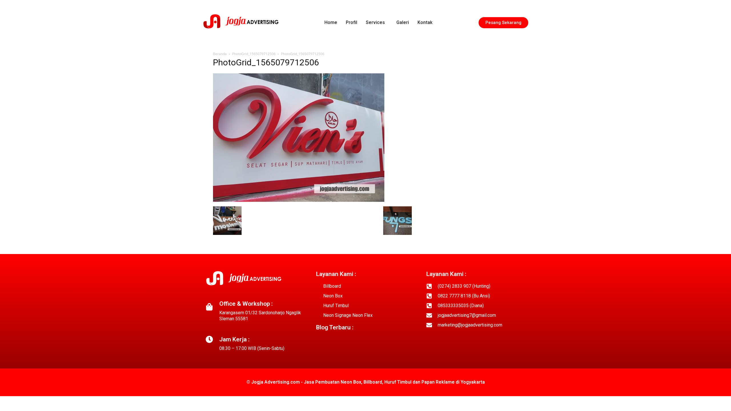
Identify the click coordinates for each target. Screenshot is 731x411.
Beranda (220, 53)
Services (375, 22)
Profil (351, 22)
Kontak (425, 22)
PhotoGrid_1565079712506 (254, 53)
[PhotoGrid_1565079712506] (298, 200)
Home (330, 22)
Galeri (402, 22)
